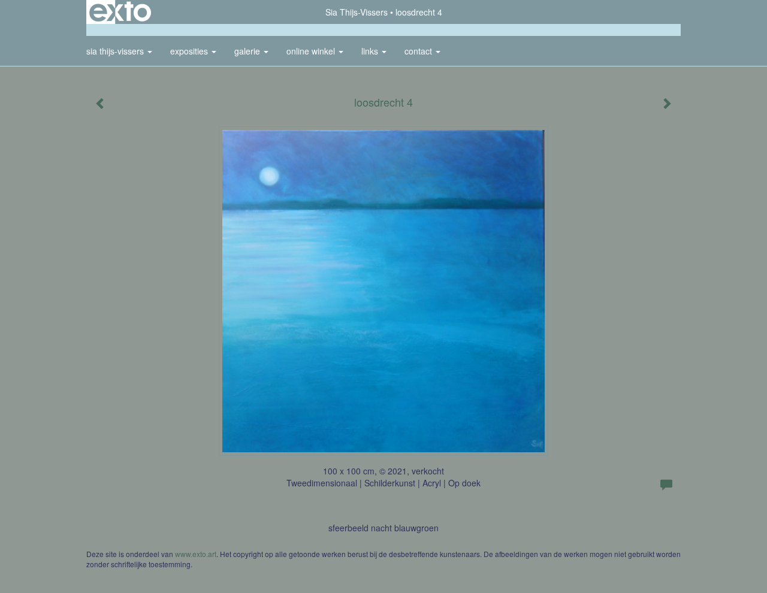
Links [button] (371, 51)
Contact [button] (419, 51)
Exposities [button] (190, 51)
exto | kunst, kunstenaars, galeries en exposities (120, 12)
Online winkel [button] (311, 51)
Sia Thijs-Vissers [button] (116, 51)
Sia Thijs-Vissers (356, 12)
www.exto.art (195, 554)
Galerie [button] (248, 51)
